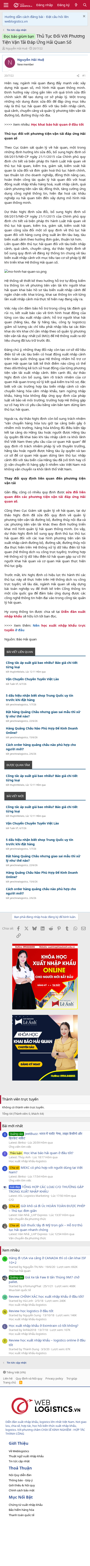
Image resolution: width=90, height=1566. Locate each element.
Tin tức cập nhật (19, 1461)
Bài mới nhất (12, 1125)
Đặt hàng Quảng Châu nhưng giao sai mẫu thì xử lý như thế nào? (43, 714)
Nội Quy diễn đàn (20, 1475)
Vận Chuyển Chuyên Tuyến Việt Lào (32, 679)
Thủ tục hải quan (20, 1271)
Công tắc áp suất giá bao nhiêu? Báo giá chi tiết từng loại (42, 665)
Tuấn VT (14, 683)
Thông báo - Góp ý (21, 1480)
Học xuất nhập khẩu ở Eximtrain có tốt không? (43, 1325)
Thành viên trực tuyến (20, 1099)
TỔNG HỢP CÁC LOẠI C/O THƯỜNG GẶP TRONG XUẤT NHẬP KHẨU (46, 1189)
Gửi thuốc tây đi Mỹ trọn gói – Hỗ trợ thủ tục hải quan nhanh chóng (45, 1227)
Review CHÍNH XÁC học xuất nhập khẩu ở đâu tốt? (46, 1296)
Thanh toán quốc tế (21, 1515)
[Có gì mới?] (76, 5)
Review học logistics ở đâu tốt (31, 1311)
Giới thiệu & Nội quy (22, 1485)
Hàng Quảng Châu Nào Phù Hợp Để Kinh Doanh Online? (42, 730)
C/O (11, 1200)
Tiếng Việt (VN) (16, 1372)
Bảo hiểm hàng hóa (21, 1510)
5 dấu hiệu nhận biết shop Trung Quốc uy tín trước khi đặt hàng (39, 697)
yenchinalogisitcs (19, 704)
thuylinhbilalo (17, 671)
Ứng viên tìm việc (20, 1147)
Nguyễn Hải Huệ (16, 48)
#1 (84, 75)
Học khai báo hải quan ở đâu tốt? (41, 1153)
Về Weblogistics (19, 1451)
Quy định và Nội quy (29, 1378)
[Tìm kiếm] (85, 5)
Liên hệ (7, 1378)
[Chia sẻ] (78, 75)
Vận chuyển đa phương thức (27, 1219)
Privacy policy (54, 1378)
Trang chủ (9, 1382)
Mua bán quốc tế (20, 1290)
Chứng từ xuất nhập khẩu (26, 1505)
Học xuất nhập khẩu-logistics (28, 1161)
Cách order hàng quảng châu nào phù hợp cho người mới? (41, 747)
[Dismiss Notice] (83, 16)
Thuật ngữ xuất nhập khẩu (26, 1456)
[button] (6, 5)
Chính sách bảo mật (22, 1490)
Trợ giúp (71, 1378)
